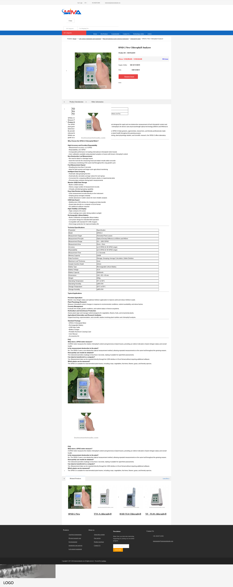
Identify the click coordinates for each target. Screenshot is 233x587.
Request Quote (129, 76)
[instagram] (71, 2)
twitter (136, 82)
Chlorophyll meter (135, 39)
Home (95, 34)
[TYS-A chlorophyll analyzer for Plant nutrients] (105, 497)
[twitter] (64, 2)
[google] (66, 2)
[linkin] (73, 2)
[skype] (168, 561)
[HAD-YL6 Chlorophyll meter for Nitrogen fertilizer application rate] (131, 497)
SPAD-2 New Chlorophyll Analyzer (78, 515)
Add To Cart (149, 76)
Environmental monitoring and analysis (75, 543)
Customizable (115, 34)
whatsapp (141, 82)
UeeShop (103, 561)
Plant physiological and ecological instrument (116, 39)
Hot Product (104, 34)
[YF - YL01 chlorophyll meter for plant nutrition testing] (157, 497)
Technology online (138, 34)
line (131, 82)
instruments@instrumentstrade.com (162, 541)
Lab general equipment (75, 549)
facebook (126, 82)
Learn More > (166, 478)
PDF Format (165, 59)
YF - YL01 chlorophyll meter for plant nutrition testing (157, 515)
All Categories (67, 33)
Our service (97, 538)
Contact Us (126, 34)
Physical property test (75, 538)
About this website (99, 534)
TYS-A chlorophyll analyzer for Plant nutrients (102, 515)
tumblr (150, 82)
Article (150, 34)
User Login (79, 3)
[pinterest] (69, 2)
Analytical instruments (75, 534)
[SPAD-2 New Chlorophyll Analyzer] (79, 497)
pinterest (145, 82)
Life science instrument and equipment (90, 39)
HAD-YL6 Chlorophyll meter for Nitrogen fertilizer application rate (130, 515)
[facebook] (62, 2)
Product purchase (99, 542)
